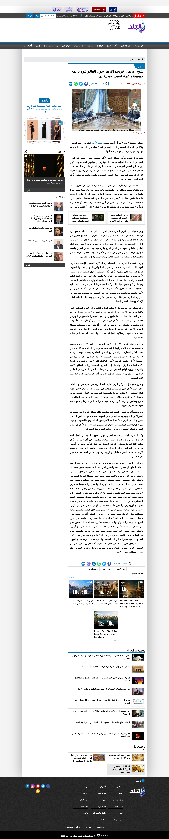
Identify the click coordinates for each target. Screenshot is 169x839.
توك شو (66, 45)
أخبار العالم (26, 45)
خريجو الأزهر (93, 569)
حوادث (100, 45)
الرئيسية (139, 45)
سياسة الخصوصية (72, 827)
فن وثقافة (78, 45)
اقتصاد (121, 813)
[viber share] (89, 564)
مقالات (103, 820)
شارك (92, 84)
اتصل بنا (88, 827)
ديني (37, 45)
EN (30, 16)
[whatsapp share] (76, 84)
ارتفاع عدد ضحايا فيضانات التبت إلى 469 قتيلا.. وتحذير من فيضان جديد (90, 16)
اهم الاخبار (126, 45)
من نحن (100, 827)
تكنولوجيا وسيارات (99, 813)
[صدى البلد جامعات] (82, 9)
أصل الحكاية (118, 806)
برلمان (85, 813)
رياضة (90, 45)
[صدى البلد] (136, 26)
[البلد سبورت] (99, 9)
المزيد (28, 190)
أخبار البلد (112, 45)
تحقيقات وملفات (117, 820)
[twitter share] (81, 84)
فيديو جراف (101, 806)
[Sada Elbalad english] (57, 9)
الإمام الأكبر (107, 569)
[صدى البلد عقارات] (68, 9)
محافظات (84, 806)
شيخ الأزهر (97, 143)
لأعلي (138, 781)
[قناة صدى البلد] (113, 9)
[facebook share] (86, 84)
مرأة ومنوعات (51, 45)
